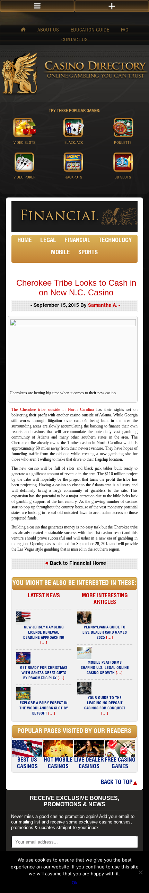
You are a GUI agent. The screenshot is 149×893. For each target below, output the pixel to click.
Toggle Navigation (111, 6)
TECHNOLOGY (115, 241)
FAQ (125, 30)
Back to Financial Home (77, 563)
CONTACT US (74, 40)
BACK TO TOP (116, 783)
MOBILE (60, 253)
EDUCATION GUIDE (90, 30)
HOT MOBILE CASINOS (58, 764)
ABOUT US (48, 30)
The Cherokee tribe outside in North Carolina (52, 409)
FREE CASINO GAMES (120, 764)
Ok (75, 882)
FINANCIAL (77, 241)
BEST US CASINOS (27, 764)
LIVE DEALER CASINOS (89, 764)
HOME (24, 241)
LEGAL (48, 241)
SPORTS (88, 253)
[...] (43, 643)
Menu (37, 6)
